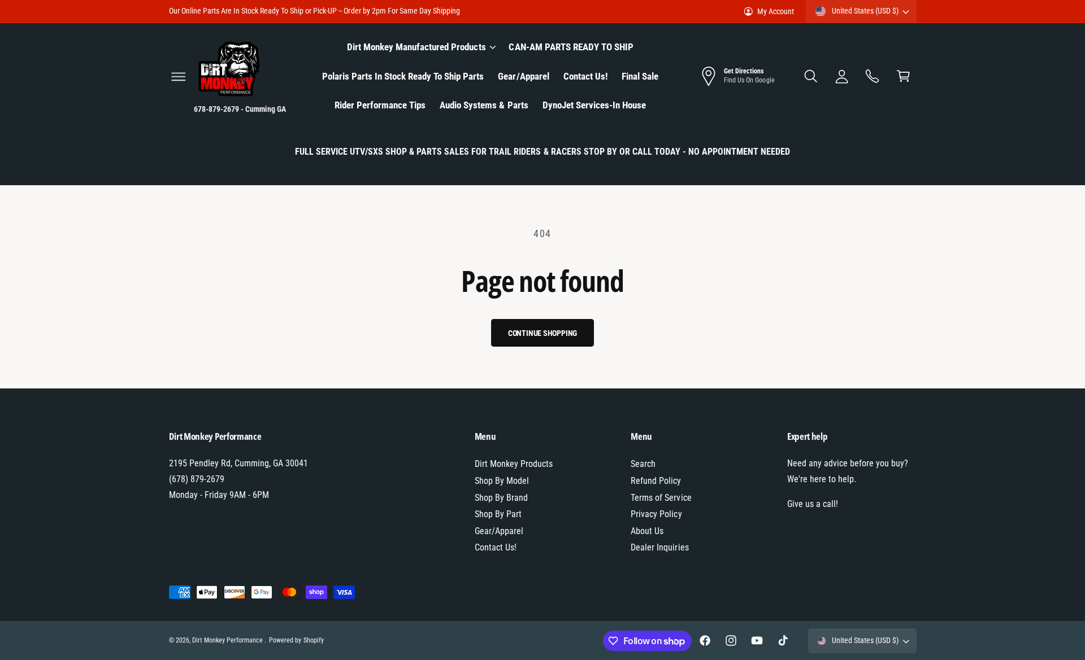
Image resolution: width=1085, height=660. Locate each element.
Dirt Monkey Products (514, 463)
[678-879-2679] (872, 76)
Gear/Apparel (499, 531)
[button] (178, 76)
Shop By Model (502, 480)
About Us (647, 531)
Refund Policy (656, 480)
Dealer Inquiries (659, 547)
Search (643, 463)
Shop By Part (498, 514)
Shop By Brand (501, 497)
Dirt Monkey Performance (228, 640)
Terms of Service (661, 497)
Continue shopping (543, 333)
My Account (775, 11)
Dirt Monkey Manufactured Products (416, 47)
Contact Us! (496, 547)
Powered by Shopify (296, 640)
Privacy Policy (656, 514)
